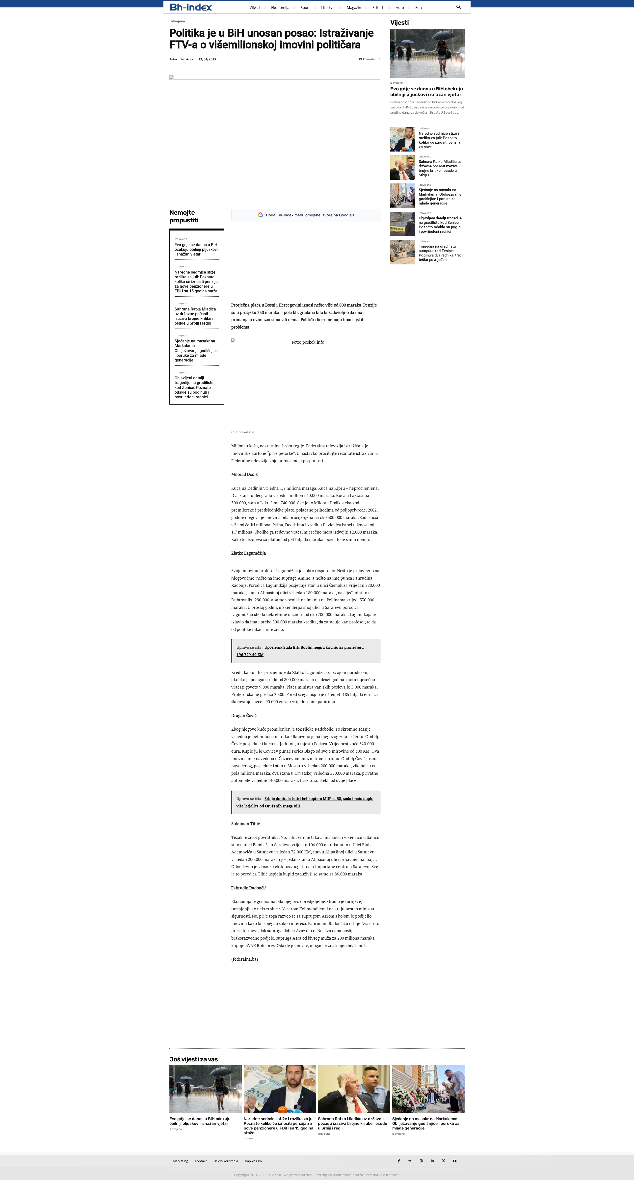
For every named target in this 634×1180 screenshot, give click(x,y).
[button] (459, 7)
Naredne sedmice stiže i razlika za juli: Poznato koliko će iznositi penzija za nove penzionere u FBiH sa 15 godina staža (196, 282)
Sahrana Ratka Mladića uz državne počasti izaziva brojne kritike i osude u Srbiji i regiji (195, 316)
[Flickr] (410, 1161)
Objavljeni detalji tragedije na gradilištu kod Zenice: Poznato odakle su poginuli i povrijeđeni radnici (194, 387)
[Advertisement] (306, 261)
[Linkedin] (432, 1161)
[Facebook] (399, 1161)
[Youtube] (454, 1161)
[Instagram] (421, 1161)
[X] (443, 1161)
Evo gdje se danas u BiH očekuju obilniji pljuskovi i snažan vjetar (196, 249)
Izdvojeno (177, 21)
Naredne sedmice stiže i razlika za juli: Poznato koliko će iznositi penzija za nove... (439, 140)
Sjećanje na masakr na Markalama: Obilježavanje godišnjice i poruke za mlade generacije (196, 350)
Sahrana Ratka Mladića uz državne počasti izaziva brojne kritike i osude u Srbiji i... (440, 168)
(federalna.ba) (244, 959)
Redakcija (187, 59)
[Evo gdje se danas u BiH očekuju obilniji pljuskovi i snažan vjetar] (427, 53)
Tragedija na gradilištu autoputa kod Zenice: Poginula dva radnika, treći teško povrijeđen (441, 253)
